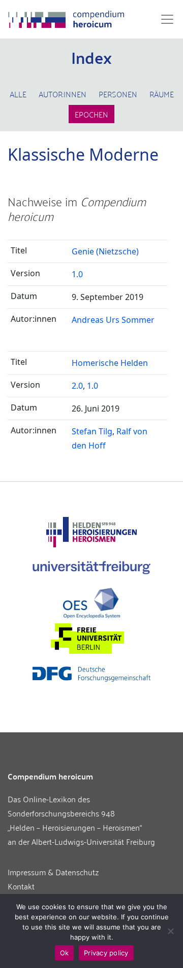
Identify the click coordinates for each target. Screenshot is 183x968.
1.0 (77, 274)
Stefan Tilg (92, 431)
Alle (18, 94)
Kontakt (21, 886)
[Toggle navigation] (164, 19)
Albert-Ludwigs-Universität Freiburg (93, 841)
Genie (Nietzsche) (105, 251)
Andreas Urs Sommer (113, 319)
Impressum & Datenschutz (53, 872)
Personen (118, 94)
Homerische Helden (110, 362)
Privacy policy (106, 953)
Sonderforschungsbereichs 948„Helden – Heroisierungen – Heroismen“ (75, 820)
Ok (64, 953)
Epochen (91, 114)
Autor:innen (62, 94)
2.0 (77, 385)
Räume (161, 94)
